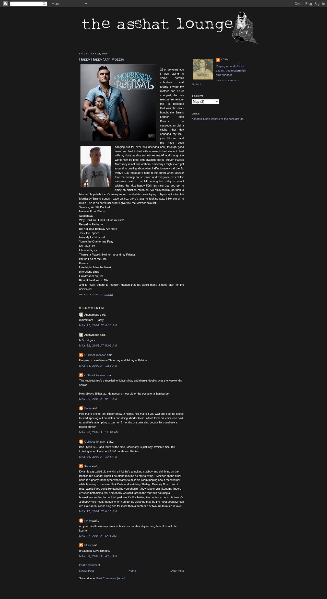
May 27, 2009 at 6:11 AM (98, 535)
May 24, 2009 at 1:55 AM (98, 365)
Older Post (177, 570)
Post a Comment (89, 565)
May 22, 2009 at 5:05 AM (98, 345)
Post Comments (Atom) (110, 578)
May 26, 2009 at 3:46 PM (98, 456)
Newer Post (86, 570)
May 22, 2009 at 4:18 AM (98, 325)
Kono (87, 408)
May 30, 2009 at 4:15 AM (98, 556)
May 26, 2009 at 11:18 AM (99, 432)
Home (132, 570)
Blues (87, 545)
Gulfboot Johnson (95, 354)
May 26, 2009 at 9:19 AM (98, 398)
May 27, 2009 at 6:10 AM (98, 511)
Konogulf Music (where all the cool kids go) (218, 118)
